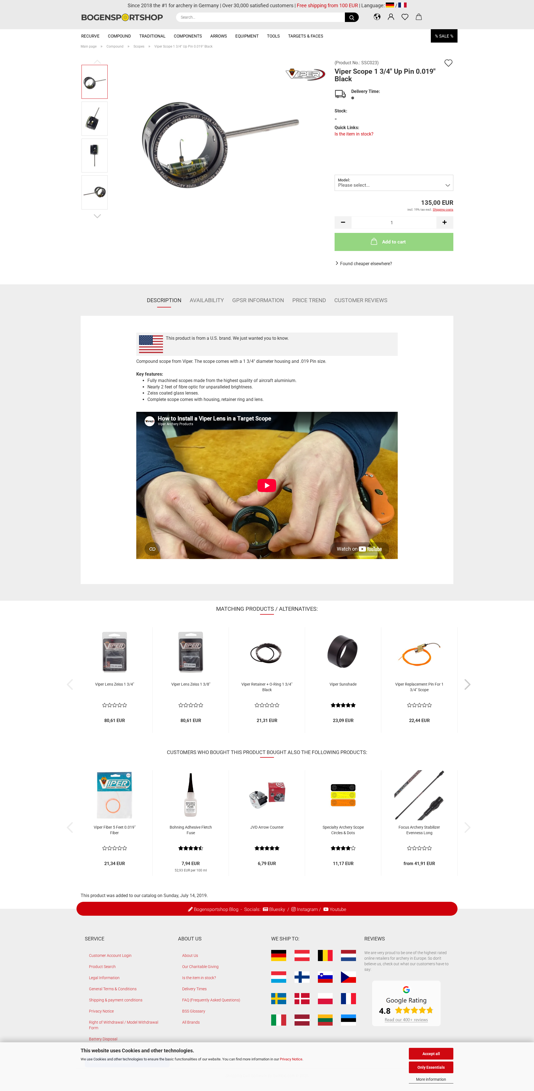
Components (188, 36)
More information (431, 1079)
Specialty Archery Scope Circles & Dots (343, 830)
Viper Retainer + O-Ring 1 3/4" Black (266, 687)
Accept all (431, 1053)
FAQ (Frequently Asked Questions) (211, 1000)
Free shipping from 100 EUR (327, 5)
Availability (207, 300)
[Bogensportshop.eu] (124, 17)
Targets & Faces (305, 36)
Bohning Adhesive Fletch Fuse (191, 830)
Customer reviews (360, 300)
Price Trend (309, 300)
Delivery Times (194, 989)
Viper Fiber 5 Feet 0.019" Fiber (114, 830)
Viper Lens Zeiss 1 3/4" (114, 684)
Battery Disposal (103, 1039)
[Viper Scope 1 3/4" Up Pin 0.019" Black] (219, 136)
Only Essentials (431, 1067)
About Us (190, 955)
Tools (273, 36)
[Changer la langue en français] (402, 5)
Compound (119, 36)
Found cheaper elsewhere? (366, 263)
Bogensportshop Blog (216, 909)
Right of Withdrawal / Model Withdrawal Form (123, 1025)
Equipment (247, 36)
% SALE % (444, 36)
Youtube (338, 909)
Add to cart (394, 242)
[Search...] (352, 17)
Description (164, 300)
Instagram (307, 909)
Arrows (218, 36)
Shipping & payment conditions (115, 1000)
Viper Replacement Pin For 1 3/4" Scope (419, 687)
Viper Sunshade (343, 684)
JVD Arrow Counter (267, 827)
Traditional (152, 36)
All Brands (191, 1022)
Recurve (90, 36)
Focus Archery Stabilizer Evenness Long (419, 830)
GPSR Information (258, 300)
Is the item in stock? (354, 134)
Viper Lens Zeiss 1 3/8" (190, 684)
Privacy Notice (291, 1059)
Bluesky (277, 909)
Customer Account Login (110, 955)
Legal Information (104, 978)
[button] (377, 17)
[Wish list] (405, 17)
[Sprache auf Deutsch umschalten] (390, 5)
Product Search (102, 966)
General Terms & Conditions (113, 989)
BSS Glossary (193, 1011)
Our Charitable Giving (200, 966)
